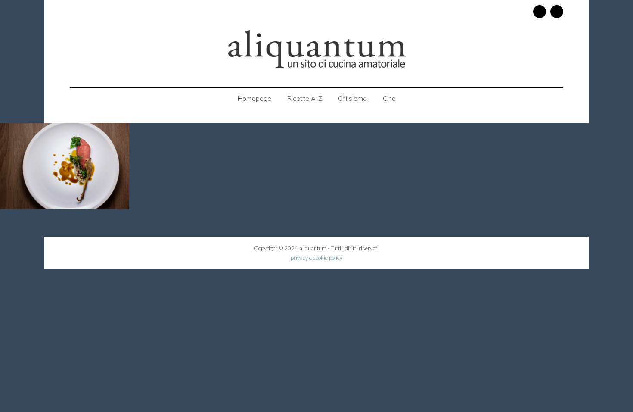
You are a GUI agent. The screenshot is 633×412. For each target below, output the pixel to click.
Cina (389, 98)
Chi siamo (352, 98)
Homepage (254, 98)
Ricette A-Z (304, 98)
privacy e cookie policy (316, 257)
